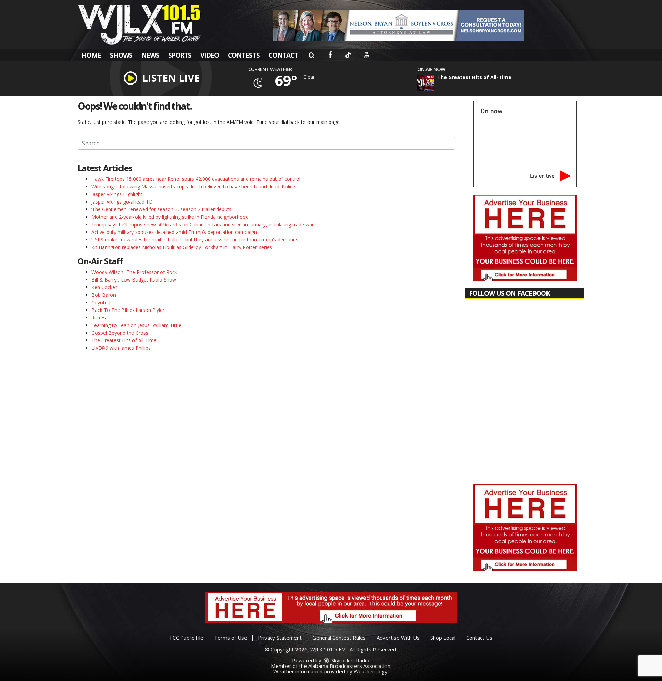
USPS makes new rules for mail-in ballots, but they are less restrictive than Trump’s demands (194, 239)
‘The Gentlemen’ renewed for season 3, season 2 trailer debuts (161, 209)
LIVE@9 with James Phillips (121, 348)
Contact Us (479, 637)
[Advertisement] (398, 25)
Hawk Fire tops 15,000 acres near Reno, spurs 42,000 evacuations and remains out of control (195, 179)
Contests (244, 55)
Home (91, 55)
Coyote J (100, 302)
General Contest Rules (339, 637)
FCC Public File (186, 637)
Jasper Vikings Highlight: (117, 194)
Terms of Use (230, 637)
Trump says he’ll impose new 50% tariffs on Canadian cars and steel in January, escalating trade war (202, 224)
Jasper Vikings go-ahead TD (122, 201)
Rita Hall (100, 317)
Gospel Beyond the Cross (119, 332)
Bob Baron (103, 295)
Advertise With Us (398, 637)
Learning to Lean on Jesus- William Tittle (136, 325)
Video (209, 55)
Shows (121, 55)
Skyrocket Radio (349, 660)
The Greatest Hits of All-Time (124, 340)
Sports (179, 55)
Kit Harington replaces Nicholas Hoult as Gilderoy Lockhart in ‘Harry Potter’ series (181, 247)
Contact (283, 55)
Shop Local (442, 637)
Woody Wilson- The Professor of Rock (134, 272)
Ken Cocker (104, 287)
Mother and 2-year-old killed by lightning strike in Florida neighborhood (170, 217)
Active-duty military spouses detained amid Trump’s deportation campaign (174, 232)
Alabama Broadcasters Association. (349, 665)
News (150, 55)
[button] (311, 55)
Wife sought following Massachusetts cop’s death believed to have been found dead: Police (193, 186)
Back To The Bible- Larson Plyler (127, 310)
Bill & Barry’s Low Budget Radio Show (133, 279)
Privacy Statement (280, 637)
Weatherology (371, 671)
